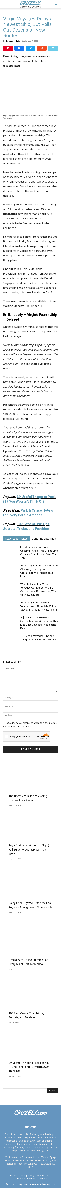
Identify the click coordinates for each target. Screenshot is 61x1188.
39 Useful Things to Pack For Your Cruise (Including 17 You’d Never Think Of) (29, 1067)
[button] (5, 4)
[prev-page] (5, 651)
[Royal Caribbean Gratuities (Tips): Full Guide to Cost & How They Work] (30, 834)
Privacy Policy (27, 1175)
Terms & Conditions (25, 1178)
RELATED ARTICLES (16, 538)
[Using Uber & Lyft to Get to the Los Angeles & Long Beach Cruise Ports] (30, 887)
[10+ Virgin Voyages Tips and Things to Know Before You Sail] (11, 639)
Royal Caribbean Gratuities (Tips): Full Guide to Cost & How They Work (29, 849)
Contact (43, 1178)
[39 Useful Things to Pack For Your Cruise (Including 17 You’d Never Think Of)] (30, 1051)
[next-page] (10, 651)
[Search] (56, 4)
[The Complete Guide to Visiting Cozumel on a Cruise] (30, 780)
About (13, 1175)
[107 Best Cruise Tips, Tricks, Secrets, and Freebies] (30, 998)
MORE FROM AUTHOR (43, 538)
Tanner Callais (13, 41)
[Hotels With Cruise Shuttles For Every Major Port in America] (30, 944)
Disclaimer (42, 1175)
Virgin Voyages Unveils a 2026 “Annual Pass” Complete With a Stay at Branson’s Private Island (38, 606)
